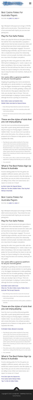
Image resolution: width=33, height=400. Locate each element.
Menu (30, 3)
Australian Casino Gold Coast (9, 286)
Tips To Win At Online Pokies (9, 381)
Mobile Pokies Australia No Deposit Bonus (13, 103)
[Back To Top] (16, 389)
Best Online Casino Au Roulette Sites (12, 101)
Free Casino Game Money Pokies (10, 379)
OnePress (23, 393)
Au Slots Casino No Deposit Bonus (11, 186)
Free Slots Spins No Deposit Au (10, 376)
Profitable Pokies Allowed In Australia (12, 329)
